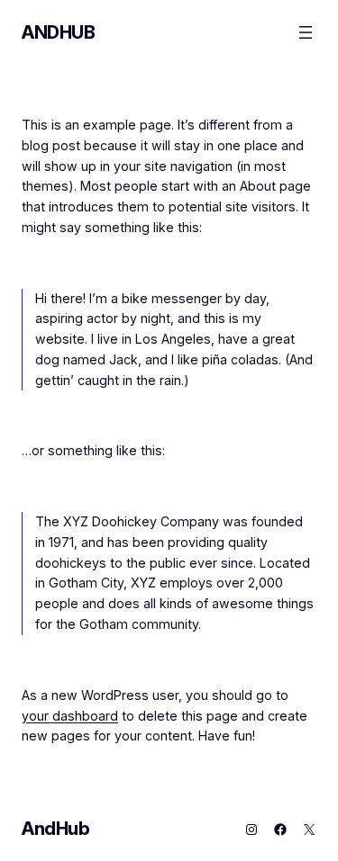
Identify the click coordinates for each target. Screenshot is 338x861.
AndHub (59, 32)
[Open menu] (305, 32)
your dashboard (70, 715)
